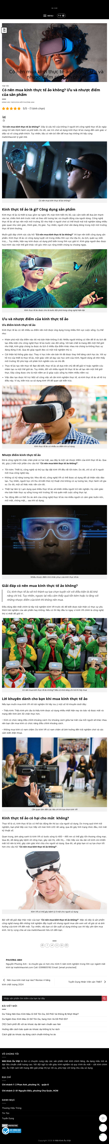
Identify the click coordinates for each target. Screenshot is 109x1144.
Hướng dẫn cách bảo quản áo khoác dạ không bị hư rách (31, 1029)
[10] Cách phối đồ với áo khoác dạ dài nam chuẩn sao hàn (31, 1024)
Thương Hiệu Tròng (11, 1108)
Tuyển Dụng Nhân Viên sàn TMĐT (85, 981)
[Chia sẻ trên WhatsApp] (42, 945)
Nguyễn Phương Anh (16, 964)
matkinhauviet (38, 930)
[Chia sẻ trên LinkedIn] (66, 945)
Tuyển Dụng (8, 1118)
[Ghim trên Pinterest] (62, 945)
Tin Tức (5, 86)
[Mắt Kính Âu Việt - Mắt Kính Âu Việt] (54, 8)
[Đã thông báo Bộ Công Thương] (54, 1130)
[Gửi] (104, 998)
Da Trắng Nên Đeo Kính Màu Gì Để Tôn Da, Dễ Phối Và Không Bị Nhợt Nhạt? (40, 1014)
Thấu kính (8, 710)
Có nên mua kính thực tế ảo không (20, 126)
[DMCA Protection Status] (54, 1125)
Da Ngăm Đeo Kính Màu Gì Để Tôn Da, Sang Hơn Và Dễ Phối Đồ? (35, 1019)
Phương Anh (28, 102)
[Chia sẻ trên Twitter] (52, 945)
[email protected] (67, 967)
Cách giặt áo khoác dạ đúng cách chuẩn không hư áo (29, 1034)
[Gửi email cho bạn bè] (57, 945)
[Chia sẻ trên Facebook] (47, 945)
